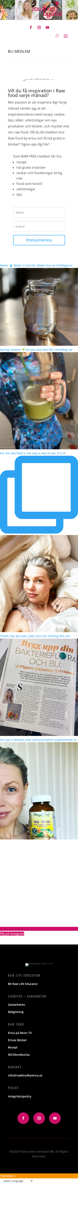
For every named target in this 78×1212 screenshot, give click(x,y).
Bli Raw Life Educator (23, 984)
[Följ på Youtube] (47, 27)
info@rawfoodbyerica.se (25, 1075)
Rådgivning (16, 1012)
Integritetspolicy (19, 1096)
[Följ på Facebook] (30, 27)
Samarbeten (16, 1005)
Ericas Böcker (17, 1040)
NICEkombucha (19, 1055)
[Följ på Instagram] (39, 27)
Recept (13, 1047)
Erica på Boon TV (20, 1033)
